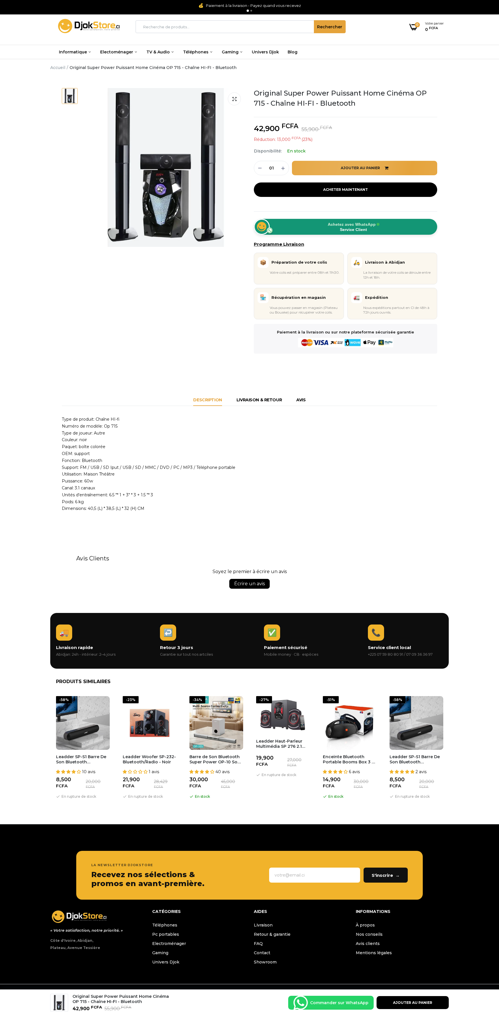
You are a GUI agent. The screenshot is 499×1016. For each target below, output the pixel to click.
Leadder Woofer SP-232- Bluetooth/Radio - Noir (149, 759)
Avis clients (368, 943)
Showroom (265, 962)
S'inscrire (386, 875)
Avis (301, 399)
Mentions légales (374, 952)
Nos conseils (369, 934)
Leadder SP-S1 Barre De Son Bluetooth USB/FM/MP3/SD (81, 759)
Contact (262, 952)
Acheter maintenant (345, 189)
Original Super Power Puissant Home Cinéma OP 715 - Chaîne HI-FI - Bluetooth (340, 98)
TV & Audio (158, 52)
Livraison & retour (259, 399)
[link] (483, 974)
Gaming (231, 52)
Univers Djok (265, 52)
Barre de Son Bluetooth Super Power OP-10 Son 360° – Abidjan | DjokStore (214, 759)
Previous (50, 748)
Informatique (73, 52)
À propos (365, 925)
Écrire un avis (249, 583)
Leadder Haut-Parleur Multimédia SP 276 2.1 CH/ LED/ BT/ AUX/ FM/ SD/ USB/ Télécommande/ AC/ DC (281, 744)
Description (207, 399)
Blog (292, 52)
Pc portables (165, 934)
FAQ (258, 943)
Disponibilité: (268, 151)
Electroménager (169, 943)
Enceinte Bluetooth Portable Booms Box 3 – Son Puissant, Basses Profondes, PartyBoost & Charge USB (349, 759)
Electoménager (117, 52)
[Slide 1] (248, 11)
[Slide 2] (251, 11)
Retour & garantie (272, 934)
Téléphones (196, 52)
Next (449, 748)
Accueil (57, 67)
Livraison (263, 925)
